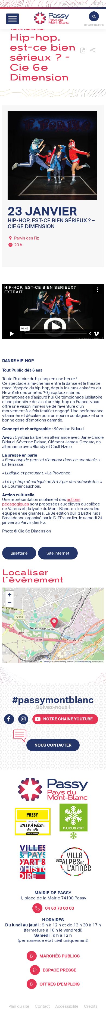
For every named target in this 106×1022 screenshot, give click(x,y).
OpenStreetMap (84, 661)
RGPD (97, 3)
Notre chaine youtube (68, 719)
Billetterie (19, 553)
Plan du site (18, 1006)
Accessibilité (67, 1006)
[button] (92, 50)
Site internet (57, 553)
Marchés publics (59, 956)
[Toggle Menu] (12, 18)
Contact (42, 1006)
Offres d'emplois (59, 984)
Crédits (91, 1006)
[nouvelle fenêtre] (9, 719)
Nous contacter (53, 745)
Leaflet (45, 661)
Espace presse (73, 3)
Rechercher (94, 24)
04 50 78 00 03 (59, 908)
